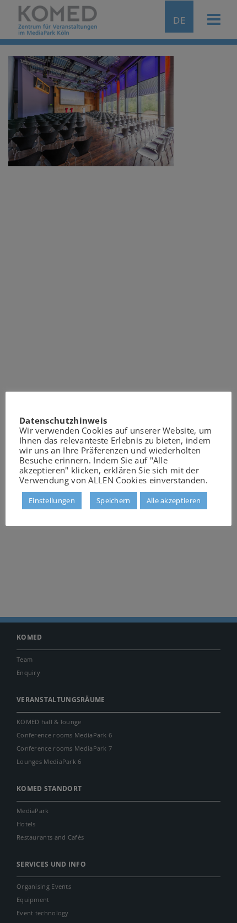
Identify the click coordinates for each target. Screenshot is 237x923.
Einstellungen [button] (52, 500)
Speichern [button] (113, 500)
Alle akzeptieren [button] (174, 500)
